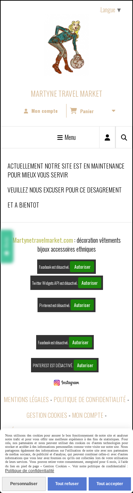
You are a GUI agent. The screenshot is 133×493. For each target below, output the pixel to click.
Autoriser (82, 266)
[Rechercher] (124, 137)
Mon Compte (87, 415)
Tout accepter (110, 483)
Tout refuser (67, 483)
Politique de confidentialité (90, 399)
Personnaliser (24, 483)
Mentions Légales (26, 399)
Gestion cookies (47, 415)
